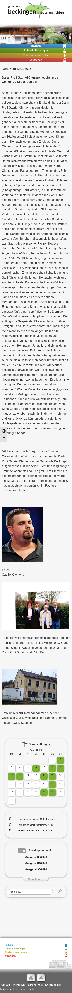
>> (58, 750)
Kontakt (5, 984)
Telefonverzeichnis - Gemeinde (36, 830)
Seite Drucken (28, 989)
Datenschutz (35, 984)
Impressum (18, 984)
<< (13, 750)
